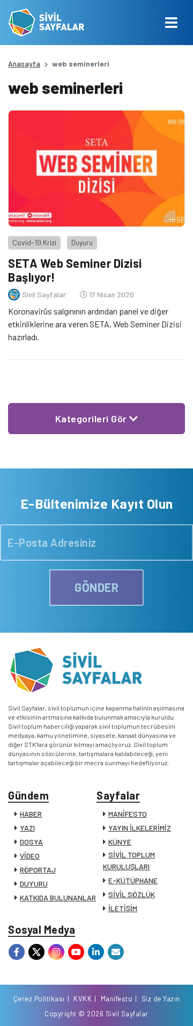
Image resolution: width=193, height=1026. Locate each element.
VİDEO (30, 855)
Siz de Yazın (161, 998)
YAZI (27, 827)
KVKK (82, 998)
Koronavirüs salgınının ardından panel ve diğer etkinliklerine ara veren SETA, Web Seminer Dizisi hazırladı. (95, 324)
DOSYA (31, 841)
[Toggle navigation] (171, 22)
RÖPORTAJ (38, 869)
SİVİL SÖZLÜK (131, 894)
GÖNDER (96, 587)
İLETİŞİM (122, 908)
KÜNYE (119, 841)
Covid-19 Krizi (34, 242)
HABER (31, 813)
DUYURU (34, 883)
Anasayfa (24, 63)
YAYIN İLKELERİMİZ (139, 827)
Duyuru (82, 242)
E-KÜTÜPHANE (133, 880)
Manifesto (117, 998)
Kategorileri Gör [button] (92, 418)
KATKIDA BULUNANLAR (58, 897)
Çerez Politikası (39, 998)
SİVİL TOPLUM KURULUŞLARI (129, 860)
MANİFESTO (127, 813)
